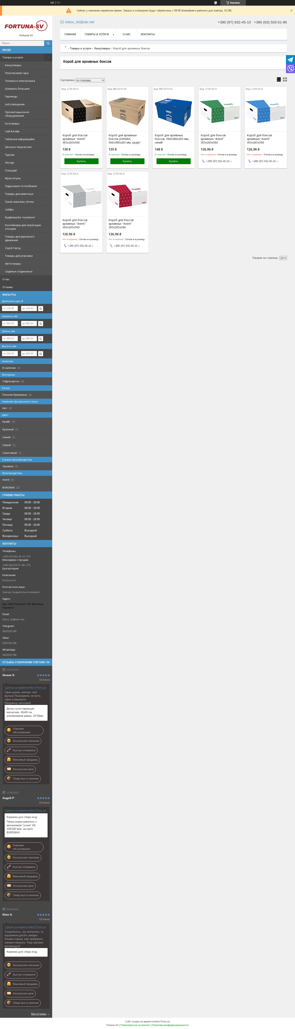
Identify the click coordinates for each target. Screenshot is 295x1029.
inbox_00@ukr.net (13, 619)
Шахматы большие (17, 88)
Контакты (148, 34)
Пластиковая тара (16, 73)
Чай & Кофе (12, 131)
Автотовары (13, 263)
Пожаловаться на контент (135, 1025)
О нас (5, 279)
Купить (81, 161)
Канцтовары (13, 65)
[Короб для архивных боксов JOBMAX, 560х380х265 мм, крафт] (128, 111)
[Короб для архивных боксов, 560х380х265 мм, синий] (174, 111)
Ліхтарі (9, 162)
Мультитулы (13, 178)
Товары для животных (19, 194)
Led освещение (15, 104)
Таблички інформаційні (20, 139)
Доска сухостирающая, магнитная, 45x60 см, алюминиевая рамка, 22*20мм (25, 712)
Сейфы (9, 209)
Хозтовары (12, 123)
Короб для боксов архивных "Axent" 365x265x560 (74, 138)
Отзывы (7, 287)
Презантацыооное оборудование (17, 113)
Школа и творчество (18, 147)
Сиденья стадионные (19, 271)
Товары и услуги (12, 57)
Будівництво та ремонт (20, 217)
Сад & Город (12, 248)
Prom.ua (165, 1021)
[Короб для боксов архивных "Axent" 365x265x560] (81, 111)
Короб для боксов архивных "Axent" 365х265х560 (213, 138)
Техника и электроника (20, 81)
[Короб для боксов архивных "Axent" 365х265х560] (220, 111)
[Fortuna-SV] (26, 26)
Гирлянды (11, 96)
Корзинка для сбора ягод (22, 817)
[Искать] (48, 43)
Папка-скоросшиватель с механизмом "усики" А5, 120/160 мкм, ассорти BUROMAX (22, 827)
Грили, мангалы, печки (19, 201)
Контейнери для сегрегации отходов (23, 226)
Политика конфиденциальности (170, 1025)
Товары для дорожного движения (20, 238)
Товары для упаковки (19, 256)
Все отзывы (38, 1014)
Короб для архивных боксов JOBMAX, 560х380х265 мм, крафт (125, 138)
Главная (70, 34)
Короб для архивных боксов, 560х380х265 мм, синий (172, 138)
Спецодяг (11, 170)
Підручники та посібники (21, 186)
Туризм (9, 155)
